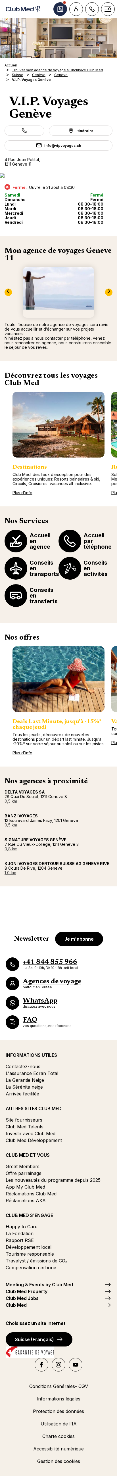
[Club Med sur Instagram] (58, 1364)
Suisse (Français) (34, 1339)
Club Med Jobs (22, 1298)
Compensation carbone (31, 1267)
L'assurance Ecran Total (32, 1073)
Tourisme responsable (30, 1254)
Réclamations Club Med (31, 1194)
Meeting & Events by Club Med (39, 1284)
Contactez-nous (23, 1066)
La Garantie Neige (25, 1080)
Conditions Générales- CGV (58, 1386)
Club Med (16, 1305)
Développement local (28, 1247)
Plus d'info (22, 492)
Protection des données (58, 1411)
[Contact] (92, 9)
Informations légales (58, 1399)
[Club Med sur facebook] (41, 1364)
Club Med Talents (24, 1127)
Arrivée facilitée (22, 1094)
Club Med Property (26, 1291)
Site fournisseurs (24, 1120)
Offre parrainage (23, 1173)
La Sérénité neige (24, 1087)
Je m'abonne (79, 939)
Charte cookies (58, 1436)
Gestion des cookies (58, 1461)
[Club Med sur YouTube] (75, 1364)
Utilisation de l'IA (59, 1424)
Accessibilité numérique (58, 1449)
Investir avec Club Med (30, 1133)
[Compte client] (76, 9)
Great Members (22, 1166)
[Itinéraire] (58, 175)
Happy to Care (21, 1226)
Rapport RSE (20, 1240)
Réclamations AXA (26, 1200)
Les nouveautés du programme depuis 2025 (53, 1180)
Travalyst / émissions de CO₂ (36, 1261)
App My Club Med (25, 1187)
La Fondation (20, 1233)
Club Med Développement (34, 1140)
